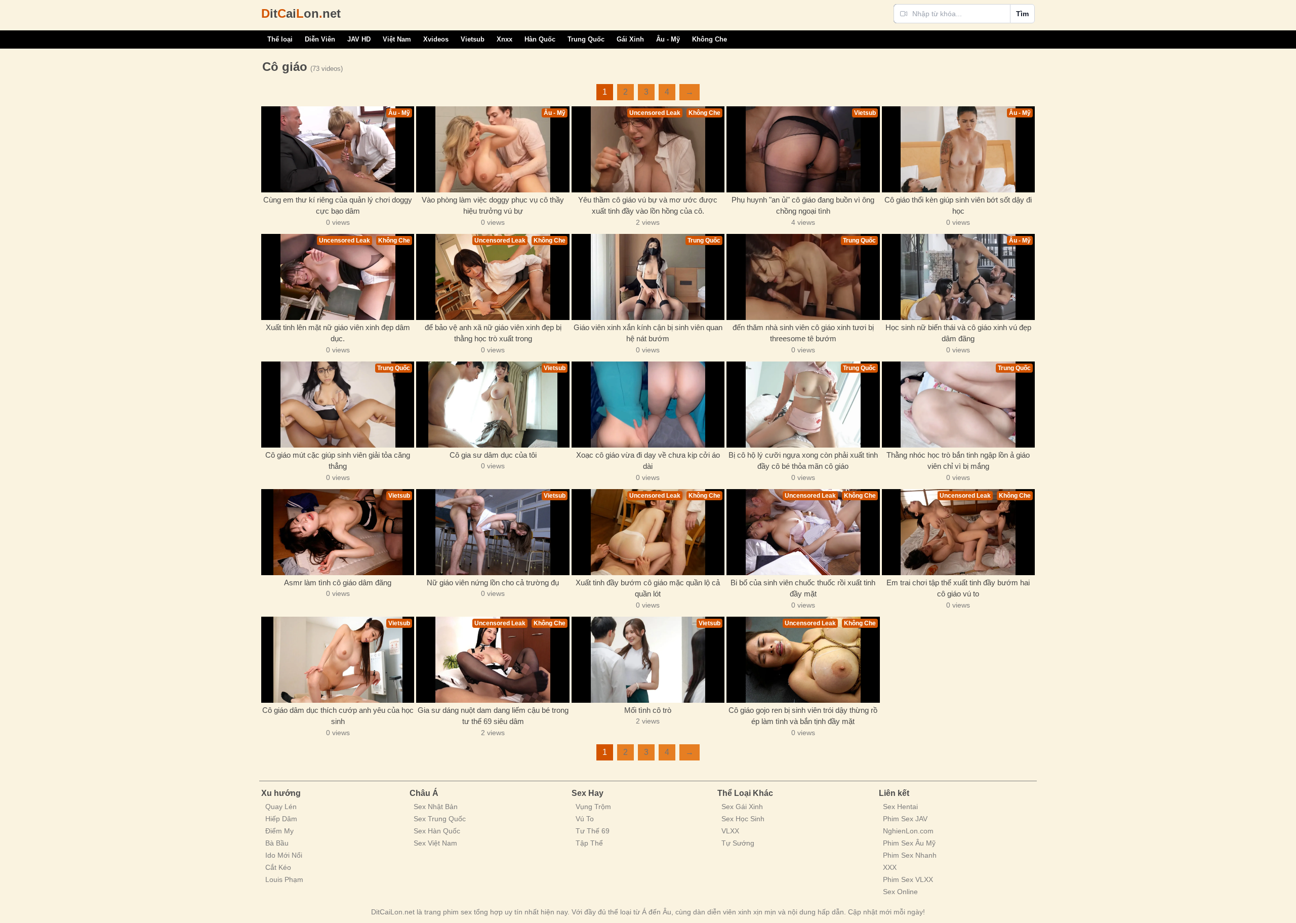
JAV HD (359, 39)
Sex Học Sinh (742, 819)
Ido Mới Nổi (283, 855)
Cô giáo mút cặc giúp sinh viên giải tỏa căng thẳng (337, 461)
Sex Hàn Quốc (437, 831)
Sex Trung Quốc (440, 819)
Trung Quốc (586, 39)
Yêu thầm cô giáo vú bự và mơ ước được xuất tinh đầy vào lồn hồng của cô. (647, 205)
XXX (890, 867)
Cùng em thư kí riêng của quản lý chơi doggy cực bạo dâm (337, 205)
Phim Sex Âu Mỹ (909, 843)
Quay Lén (281, 806)
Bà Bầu (277, 843)
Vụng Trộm (593, 806)
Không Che (709, 39)
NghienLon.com (908, 831)
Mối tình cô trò (647, 710)
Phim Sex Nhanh (910, 855)
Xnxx (504, 39)
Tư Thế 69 (593, 831)
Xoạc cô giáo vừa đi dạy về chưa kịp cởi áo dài (648, 461)
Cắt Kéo (278, 867)
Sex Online (900, 892)
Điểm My (279, 831)
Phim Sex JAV (905, 819)
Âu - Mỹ (668, 39)
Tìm (1022, 14)
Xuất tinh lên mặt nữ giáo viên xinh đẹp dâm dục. (338, 333)
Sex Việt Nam (435, 843)
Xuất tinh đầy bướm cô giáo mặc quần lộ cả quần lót (648, 588)
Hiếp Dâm (281, 819)
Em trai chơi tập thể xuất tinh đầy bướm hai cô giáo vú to (958, 588)
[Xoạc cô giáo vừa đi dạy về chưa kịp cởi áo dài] (648, 405)
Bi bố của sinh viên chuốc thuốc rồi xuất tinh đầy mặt (803, 588)
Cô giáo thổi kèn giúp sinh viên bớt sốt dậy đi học (958, 205)
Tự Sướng (737, 843)
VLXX (730, 831)
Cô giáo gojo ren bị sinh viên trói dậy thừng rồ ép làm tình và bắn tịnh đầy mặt (802, 716)
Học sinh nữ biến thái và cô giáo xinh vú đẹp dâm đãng (958, 333)
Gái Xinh (630, 39)
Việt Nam (397, 39)
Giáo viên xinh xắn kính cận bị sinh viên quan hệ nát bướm (648, 333)
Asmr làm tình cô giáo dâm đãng (337, 582)
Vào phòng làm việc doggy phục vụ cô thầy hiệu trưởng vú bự (493, 205)
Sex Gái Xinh (742, 806)
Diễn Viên (320, 39)
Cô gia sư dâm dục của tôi (493, 455)
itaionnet (301, 13)
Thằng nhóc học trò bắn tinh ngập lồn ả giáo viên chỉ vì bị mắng (958, 461)
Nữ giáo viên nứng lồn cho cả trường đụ (493, 582)
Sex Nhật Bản (436, 806)
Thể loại (280, 39)
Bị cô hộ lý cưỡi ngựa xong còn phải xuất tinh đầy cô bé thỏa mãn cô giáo (803, 461)
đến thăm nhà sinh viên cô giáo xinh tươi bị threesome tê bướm (803, 333)
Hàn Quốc (539, 39)
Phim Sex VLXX (908, 879)
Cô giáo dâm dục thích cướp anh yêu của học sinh (338, 716)
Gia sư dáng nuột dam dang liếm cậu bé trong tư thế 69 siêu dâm (493, 716)
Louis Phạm (284, 879)
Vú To (585, 819)
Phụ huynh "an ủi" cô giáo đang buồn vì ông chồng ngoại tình (803, 205)
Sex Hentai (900, 806)
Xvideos (436, 39)
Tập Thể (589, 843)
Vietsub (472, 39)
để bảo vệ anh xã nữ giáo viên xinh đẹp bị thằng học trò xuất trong (493, 333)
